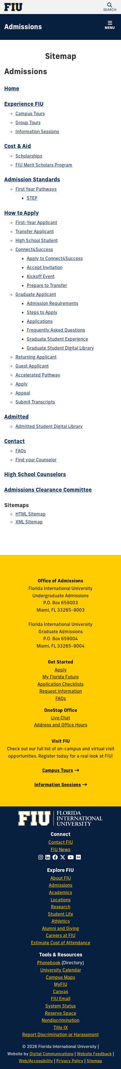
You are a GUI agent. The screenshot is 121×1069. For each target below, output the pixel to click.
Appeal (22, 393)
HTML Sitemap (30, 514)
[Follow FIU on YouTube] (72, 857)
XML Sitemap (29, 522)
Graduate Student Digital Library (60, 348)
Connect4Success (34, 249)
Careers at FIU (60, 935)
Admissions (60, 885)
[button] (110, 7)
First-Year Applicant (36, 222)
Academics (60, 892)
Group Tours (28, 122)
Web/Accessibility (36, 1060)
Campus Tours (30, 113)
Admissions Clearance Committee (48, 489)
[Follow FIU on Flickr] (79, 857)
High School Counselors (35, 474)
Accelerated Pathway (37, 375)
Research (60, 907)
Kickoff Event (41, 276)
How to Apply (21, 212)
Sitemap (94, 1060)
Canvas (60, 991)
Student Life (60, 914)
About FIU (60, 878)
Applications (40, 321)
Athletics (60, 921)
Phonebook (48, 962)
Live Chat (60, 718)
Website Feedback (94, 1053)
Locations (61, 899)
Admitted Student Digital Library (49, 426)
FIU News (60, 849)
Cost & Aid (17, 146)
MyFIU (60, 984)
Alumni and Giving (60, 928)
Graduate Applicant (35, 294)
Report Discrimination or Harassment (60, 1034)
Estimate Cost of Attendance (60, 942)
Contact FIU (60, 842)
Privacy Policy (69, 1060)
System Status (60, 1006)
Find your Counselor (36, 459)
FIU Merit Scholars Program (43, 165)
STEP (32, 198)
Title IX (60, 1027)
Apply (21, 384)
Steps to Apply (42, 312)
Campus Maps (60, 977)
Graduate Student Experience (57, 339)
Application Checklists (60, 684)
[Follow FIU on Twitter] (64, 857)
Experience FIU (24, 104)
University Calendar (60, 970)
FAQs (20, 450)
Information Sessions (37, 131)
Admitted (16, 416)
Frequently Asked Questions (56, 330)
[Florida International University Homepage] (32, 7)
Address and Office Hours (60, 725)
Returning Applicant (36, 357)
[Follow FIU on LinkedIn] (48, 857)
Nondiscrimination (60, 1020)
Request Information (60, 691)
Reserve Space (60, 1013)
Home (11, 88)
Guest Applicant (32, 366)
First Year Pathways (36, 189)
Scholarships (28, 156)
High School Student (36, 240)
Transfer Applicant (34, 231)
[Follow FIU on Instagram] (41, 857)
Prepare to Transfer (47, 285)
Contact (14, 441)
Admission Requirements (52, 303)
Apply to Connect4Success (55, 258)
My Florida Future (60, 677)
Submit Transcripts (35, 402)
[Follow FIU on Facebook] (56, 857)
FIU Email (60, 998)
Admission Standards (32, 179)
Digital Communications (51, 1053)
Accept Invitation (44, 267)
